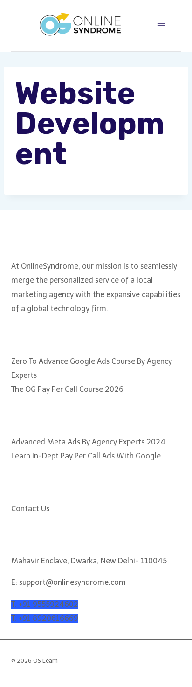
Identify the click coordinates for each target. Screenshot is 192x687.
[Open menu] (161, 25)
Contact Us (30, 508)
